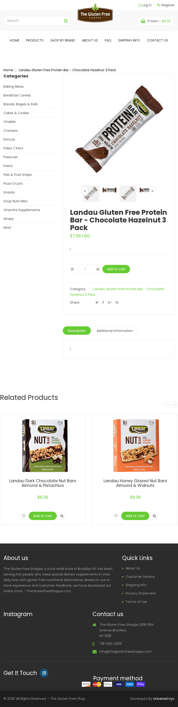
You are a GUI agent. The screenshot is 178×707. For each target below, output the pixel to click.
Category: (78, 289)
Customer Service (140, 576)
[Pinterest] (117, 302)
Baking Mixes (13, 86)
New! (7, 227)
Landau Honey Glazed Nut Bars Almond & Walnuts (135, 483)
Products (35, 40)
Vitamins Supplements (21, 210)
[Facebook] (103, 302)
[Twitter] (97, 302)
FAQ (108, 40)
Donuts (9, 139)
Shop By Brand (63, 40)
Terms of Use (136, 601)
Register (168, 5)
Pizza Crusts (13, 183)
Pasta (8, 166)
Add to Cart (42, 516)
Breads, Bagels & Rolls (20, 104)
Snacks (9, 192)
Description (77, 330)
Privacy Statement (141, 593)
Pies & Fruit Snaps (17, 174)
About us (90, 40)
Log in (147, 5)
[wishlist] (23, 515)
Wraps (8, 218)
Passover (10, 157)
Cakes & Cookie (16, 113)
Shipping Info (129, 40)
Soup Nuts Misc (15, 201)
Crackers (10, 130)
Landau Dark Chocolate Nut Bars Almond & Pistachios (42, 483)
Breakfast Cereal (16, 95)
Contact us (157, 40)
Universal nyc (164, 698)
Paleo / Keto (13, 148)
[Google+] (110, 302)
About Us (133, 568)
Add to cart (116, 269)
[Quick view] (62, 515)
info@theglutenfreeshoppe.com (125, 651)
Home (14, 40)
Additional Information (115, 330)
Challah (9, 121)
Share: (75, 302)
